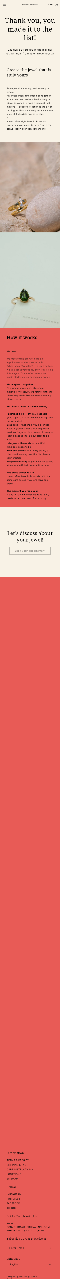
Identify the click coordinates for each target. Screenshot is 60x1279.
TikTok (11, 1208)
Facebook (13, 1203)
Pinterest (13, 1198)
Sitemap (12, 1178)
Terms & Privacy (18, 1160)
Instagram (14, 1194)
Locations (14, 1174)
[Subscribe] (49, 1248)
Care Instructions (20, 1169)
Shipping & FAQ (16, 1164)
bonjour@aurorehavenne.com (28, 1227)
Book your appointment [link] (30, 550)
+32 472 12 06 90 (33, 1230)
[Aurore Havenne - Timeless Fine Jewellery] (30, 5)
